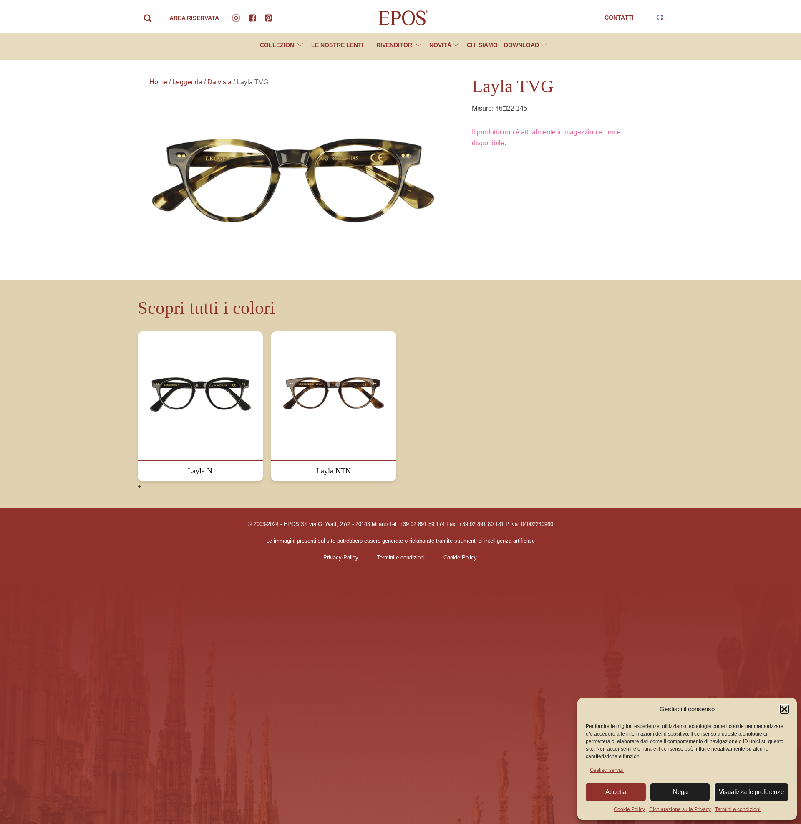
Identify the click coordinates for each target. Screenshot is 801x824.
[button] (784, 709)
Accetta (615, 791)
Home (158, 82)
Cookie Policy (629, 809)
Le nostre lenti (337, 45)
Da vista (219, 82)
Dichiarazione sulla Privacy (680, 809)
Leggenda (187, 82)
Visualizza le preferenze (751, 791)
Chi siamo (482, 45)
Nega (680, 791)
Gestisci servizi (607, 770)
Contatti (619, 17)
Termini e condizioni (738, 809)
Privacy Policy (340, 558)
